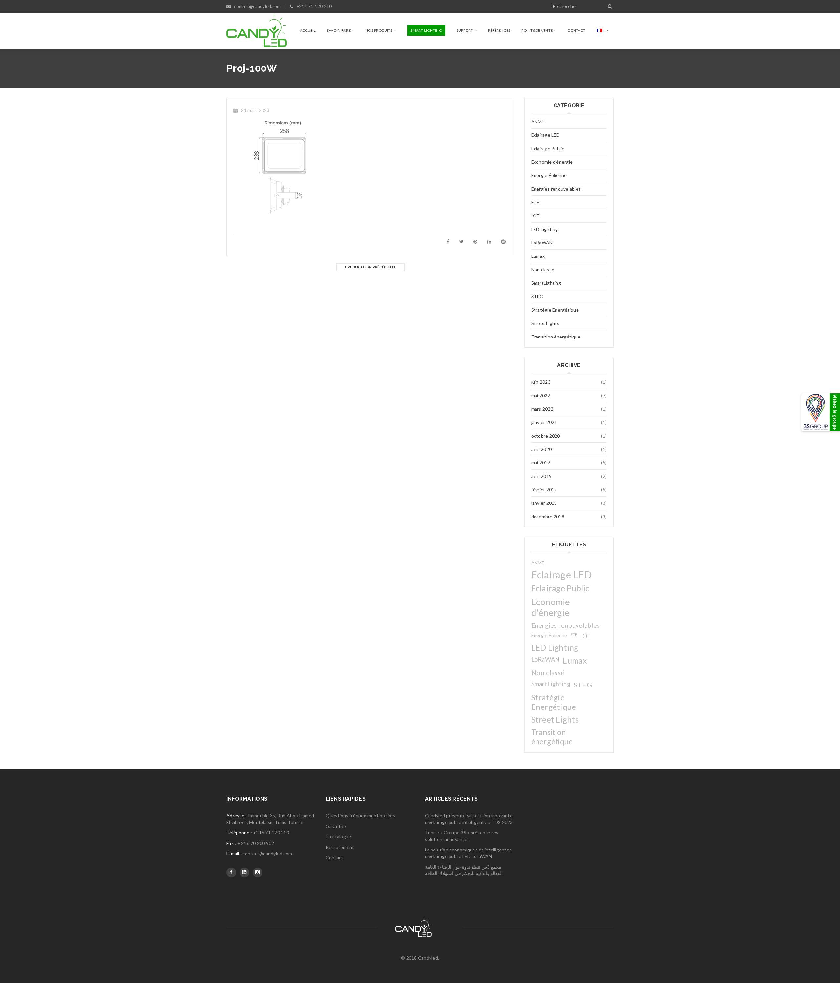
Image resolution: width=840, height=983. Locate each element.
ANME (538, 121)
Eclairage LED (545, 135)
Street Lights (545, 323)
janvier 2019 (544, 503)
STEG (537, 296)
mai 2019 (540, 462)
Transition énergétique (556, 336)
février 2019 (544, 489)
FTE (535, 202)
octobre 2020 (545, 436)
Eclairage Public (547, 148)
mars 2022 (542, 409)
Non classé (543, 269)
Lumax (538, 256)
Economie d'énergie (552, 162)
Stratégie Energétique (555, 310)
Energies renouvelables (556, 189)
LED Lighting (544, 229)
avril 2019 (541, 476)
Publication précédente (372, 267)
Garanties (336, 826)
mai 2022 (540, 395)
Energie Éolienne (549, 175)
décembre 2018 (547, 516)
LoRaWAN (542, 242)
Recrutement (340, 847)
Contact (335, 857)
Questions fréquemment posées (360, 815)
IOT (535, 215)
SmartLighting (546, 283)
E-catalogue (338, 836)
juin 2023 (541, 382)
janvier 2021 (544, 422)
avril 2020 (541, 449)
